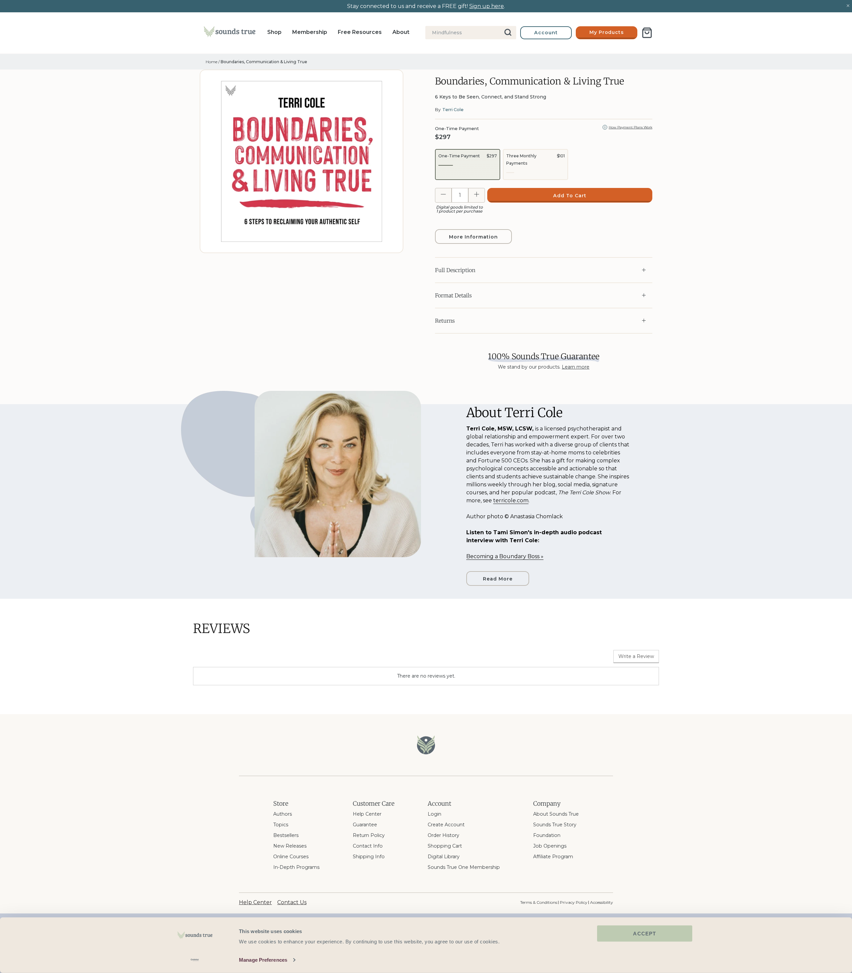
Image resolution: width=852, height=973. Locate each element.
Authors (282, 814)
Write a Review (636, 656)
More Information (473, 237)
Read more (498, 579)
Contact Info (368, 846)
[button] (467, 164)
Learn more (575, 367)
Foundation (546, 835)
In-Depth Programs (296, 867)
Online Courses (291, 857)
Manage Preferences (263, 960)
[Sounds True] (229, 33)
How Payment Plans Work (630, 127)
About (400, 32)
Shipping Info (369, 857)
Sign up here (486, 6)
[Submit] (508, 32)
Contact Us (292, 902)
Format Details (453, 295)
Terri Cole (453, 109)
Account (546, 33)
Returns (445, 320)
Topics (280, 825)
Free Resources (360, 32)
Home (211, 61)
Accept (644, 933)
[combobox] (470, 32)
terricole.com (511, 500)
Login (434, 814)
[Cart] (647, 32)
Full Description (455, 270)
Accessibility (601, 902)
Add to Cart (569, 196)
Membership (309, 32)
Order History (443, 835)
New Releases (290, 846)
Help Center (367, 814)
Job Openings (549, 846)
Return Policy (369, 835)
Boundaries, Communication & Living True (264, 61)
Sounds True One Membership (464, 867)
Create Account (446, 825)
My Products (606, 32)
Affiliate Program (553, 857)
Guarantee (365, 825)
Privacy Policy (573, 902)
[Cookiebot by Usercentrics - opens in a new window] (195, 960)
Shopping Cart (445, 846)
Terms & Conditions (538, 902)
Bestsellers (286, 835)
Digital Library (444, 857)
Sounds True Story (554, 825)
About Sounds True (556, 814)
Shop (274, 32)
